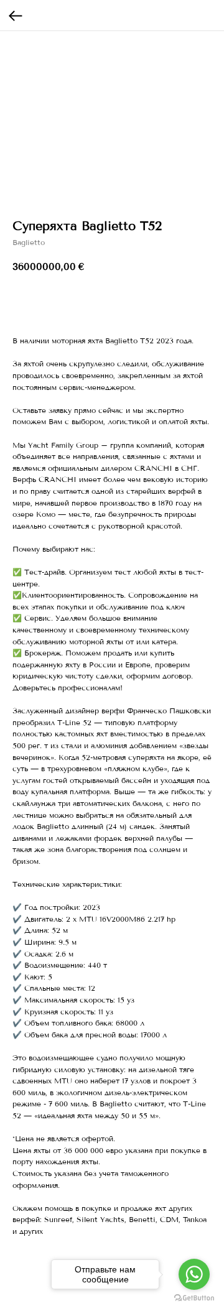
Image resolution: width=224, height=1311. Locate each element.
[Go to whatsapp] (194, 1274)
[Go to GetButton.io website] (194, 1298)
